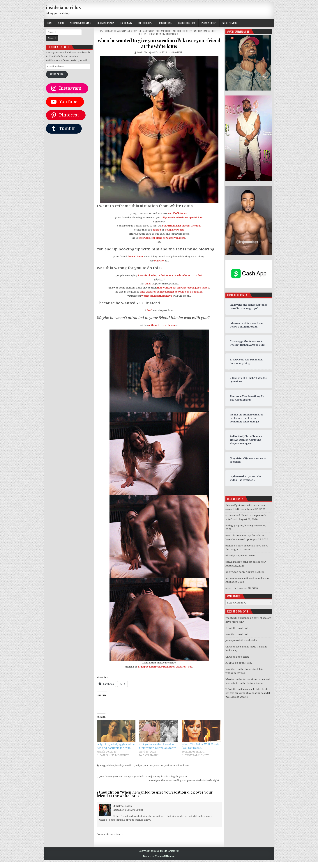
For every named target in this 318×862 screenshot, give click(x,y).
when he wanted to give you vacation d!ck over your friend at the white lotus (159, 43)
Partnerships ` (145, 23)
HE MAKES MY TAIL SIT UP (125, 30)
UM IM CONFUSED (170, 34)
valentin (170, 765)
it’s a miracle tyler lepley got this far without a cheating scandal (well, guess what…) (247, 693)
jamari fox (142, 52)
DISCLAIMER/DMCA (105, 23)
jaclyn (138, 765)
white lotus (182, 765)
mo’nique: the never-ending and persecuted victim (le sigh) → (185, 780)
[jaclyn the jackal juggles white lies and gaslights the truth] (116, 731)
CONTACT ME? (165, 23)
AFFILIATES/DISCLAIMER (80, 23)
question (148, 765)
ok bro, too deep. (235, 572)
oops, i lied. (232, 588)
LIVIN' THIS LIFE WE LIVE (182, 30)
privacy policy (209, 23)
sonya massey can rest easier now (245, 561)
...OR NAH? (108, 30)
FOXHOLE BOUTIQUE (187, 23)
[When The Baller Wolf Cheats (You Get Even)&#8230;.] (201, 731)
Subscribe (56, 74)
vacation (159, 765)
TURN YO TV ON (154, 34)
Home (49, 23)
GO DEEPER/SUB (229, 23)
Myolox (229, 679)
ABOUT (61, 23)
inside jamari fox (63, 7)
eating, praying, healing (239, 525)
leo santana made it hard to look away (247, 578)
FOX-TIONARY (126, 23)
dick (111, 765)
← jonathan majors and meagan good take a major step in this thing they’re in (142, 776)
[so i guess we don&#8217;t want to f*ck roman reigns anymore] (158, 731)
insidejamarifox (124, 765)
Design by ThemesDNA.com (159, 856)
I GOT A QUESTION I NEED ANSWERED (154, 30)
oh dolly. (230, 555)
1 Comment (177, 52)
